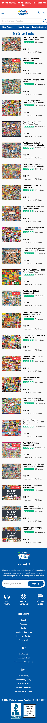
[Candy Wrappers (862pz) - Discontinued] (11, 363)
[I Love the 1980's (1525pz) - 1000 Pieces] (11, 234)
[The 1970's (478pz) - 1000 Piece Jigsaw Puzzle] (11, 44)
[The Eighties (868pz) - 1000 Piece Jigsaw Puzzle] (11, 150)
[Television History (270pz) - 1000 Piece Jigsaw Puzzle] (11, 256)
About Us (23, 624)
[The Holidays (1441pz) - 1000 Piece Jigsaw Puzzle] (11, 171)
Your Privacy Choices (23, 692)
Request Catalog (23, 658)
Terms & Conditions (23, 688)
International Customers (23, 662)
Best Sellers (23, 27)
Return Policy (23, 684)
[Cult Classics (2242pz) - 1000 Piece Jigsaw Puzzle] (11, 405)
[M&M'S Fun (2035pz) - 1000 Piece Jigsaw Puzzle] (11, 277)
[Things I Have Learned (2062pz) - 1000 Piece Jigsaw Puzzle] (11, 320)
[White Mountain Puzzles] (23, 12)
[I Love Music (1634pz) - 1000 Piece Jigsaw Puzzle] (11, 108)
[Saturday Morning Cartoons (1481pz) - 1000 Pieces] (11, 428)
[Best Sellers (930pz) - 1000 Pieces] (11, 384)
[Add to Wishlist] (33, 47)
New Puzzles (7, 27)
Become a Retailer (23, 636)
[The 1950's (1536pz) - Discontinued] (11, 450)
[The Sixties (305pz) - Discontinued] (11, 298)
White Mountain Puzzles (20, 700)
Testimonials (23, 640)
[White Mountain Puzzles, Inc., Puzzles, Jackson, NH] (16, 712)
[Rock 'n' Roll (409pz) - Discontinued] (11, 65)
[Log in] (37, 12)
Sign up (35, 583)
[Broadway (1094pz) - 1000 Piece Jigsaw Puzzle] (11, 213)
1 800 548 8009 (38, 700)
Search (23, 620)
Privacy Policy (23, 676)
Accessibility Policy (23, 680)
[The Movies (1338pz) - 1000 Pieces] (11, 192)
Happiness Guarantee (23, 632)
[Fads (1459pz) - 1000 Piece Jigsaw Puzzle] (11, 342)
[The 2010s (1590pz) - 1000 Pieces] (11, 86)
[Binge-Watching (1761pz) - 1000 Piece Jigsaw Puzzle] (11, 471)
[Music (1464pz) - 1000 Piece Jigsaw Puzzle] (11, 129)
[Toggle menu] (3, 12)
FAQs (23, 628)
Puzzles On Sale (39, 27)
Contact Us (23, 654)
